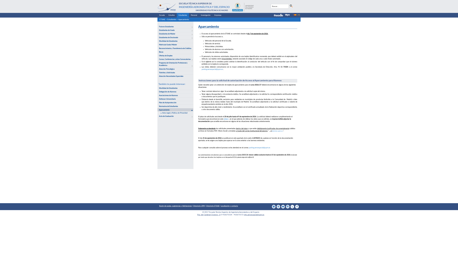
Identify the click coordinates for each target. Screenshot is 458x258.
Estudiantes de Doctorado (168, 37)
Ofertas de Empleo (165, 56)
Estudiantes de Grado (167, 30)
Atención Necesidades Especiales (171, 76)
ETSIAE (162, 19)
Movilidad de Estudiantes (168, 41)
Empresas (217, 15)
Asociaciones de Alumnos (168, 95)
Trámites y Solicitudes (167, 73)
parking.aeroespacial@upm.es (212, 69)
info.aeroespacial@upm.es (254, 215)
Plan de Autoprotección (167, 103)
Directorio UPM (199, 206)
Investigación (206, 15)
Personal (194, 15)
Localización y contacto (229, 206)
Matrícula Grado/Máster (168, 45)
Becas (161, 52)
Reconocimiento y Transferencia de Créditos (175, 48)
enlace (226, 119)
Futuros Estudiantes (166, 27)
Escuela (162, 15)
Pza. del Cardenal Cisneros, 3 (208, 215)
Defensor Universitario (167, 99)
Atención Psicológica (166, 69)
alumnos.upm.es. (277, 131)
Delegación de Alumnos (167, 92)
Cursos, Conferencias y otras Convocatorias (175, 59)
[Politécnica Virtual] (287, 15)
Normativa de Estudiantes (168, 106)
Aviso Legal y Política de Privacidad (174, 113)
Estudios (172, 15)
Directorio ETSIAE (212, 206)
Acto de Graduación (166, 116)
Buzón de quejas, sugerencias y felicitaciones (175, 206)
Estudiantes (183, 15)
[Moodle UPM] (279, 15)
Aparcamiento (183, 19)
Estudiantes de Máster (167, 34)
